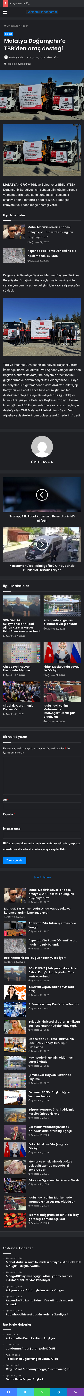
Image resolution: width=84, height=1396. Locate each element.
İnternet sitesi (12, 828)
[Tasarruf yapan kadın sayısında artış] (15, 992)
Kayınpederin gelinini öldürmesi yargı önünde (61, 622)
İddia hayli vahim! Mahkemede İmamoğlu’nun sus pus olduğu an (59, 711)
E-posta (9, 814)
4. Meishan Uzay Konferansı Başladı (54, 1004)
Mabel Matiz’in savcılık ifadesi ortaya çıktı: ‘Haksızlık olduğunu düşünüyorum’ (50, 232)
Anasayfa (12, 25)
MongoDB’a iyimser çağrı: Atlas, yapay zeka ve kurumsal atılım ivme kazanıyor (37, 911)
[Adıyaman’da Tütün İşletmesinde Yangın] (15, 928)
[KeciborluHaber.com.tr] (42, 12)
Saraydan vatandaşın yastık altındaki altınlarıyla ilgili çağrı (50, 1129)
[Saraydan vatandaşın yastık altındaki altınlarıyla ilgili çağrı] (15, 1132)
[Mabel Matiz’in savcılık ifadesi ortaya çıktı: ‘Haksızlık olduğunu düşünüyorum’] (14, 232)
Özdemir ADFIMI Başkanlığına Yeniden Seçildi (49, 1094)
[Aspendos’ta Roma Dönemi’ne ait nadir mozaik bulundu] (14, 255)
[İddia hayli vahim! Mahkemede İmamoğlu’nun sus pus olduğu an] (62, 691)
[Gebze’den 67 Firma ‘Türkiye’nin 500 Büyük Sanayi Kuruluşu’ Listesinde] (15, 1044)
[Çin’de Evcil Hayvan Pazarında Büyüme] (21, 652)
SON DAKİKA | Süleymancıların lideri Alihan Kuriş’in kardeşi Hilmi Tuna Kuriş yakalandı (21, 625)
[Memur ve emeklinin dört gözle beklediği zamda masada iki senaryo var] (15, 1167)
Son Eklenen (42, 877)
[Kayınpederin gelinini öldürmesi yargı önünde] (62, 605)
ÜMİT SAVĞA (16, 57)
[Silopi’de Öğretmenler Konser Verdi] (21, 691)
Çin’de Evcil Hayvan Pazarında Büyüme (16, 668)
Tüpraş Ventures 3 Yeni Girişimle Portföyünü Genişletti (51, 1112)
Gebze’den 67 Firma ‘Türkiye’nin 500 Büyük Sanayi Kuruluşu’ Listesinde (51, 1043)
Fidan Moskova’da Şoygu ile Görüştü (62, 668)
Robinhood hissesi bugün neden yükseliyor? (35, 958)
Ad (6, 799)
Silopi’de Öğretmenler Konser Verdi (19, 707)
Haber (24, 25)
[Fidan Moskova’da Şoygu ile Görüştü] (62, 652)
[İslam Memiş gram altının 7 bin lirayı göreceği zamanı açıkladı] (15, 1220)
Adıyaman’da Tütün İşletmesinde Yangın (34, 3)
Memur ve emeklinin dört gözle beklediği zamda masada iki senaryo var (50, 1166)
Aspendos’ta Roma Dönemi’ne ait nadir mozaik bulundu (53, 942)
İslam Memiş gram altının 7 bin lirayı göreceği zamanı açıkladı (54, 1217)
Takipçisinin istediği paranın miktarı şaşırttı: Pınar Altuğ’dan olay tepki (54, 1024)
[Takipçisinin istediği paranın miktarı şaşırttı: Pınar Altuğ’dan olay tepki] (15, 1027)
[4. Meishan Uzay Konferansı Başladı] (15, 1009)
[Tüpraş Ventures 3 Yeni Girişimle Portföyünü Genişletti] (15, 1115)
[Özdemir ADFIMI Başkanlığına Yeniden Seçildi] (15, 1097)
